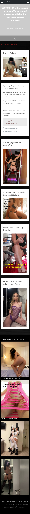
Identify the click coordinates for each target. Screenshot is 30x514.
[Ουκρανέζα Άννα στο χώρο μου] (15, 399)
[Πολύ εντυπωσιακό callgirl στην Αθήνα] (15, 307)
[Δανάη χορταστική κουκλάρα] (15, 166)
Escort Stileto (8, 2)
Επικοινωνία (24, 501)
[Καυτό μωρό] (15, 477)
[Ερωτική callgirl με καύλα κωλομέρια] (15, 359)
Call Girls (11, 28)
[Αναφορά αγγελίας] (14, 38)
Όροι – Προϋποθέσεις (8, 501)
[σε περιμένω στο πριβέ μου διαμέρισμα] (15, 208)
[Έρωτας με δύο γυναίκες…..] (15, 438)
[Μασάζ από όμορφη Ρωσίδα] (15, 253)
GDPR (18, 501)
